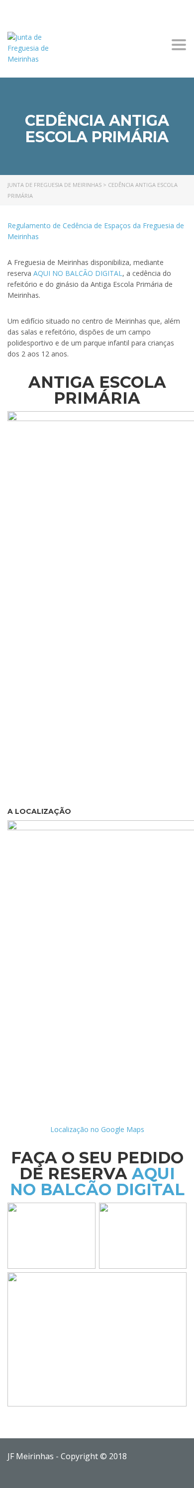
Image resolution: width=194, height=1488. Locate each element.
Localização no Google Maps (97, 1129)
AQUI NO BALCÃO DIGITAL (77, 273)
